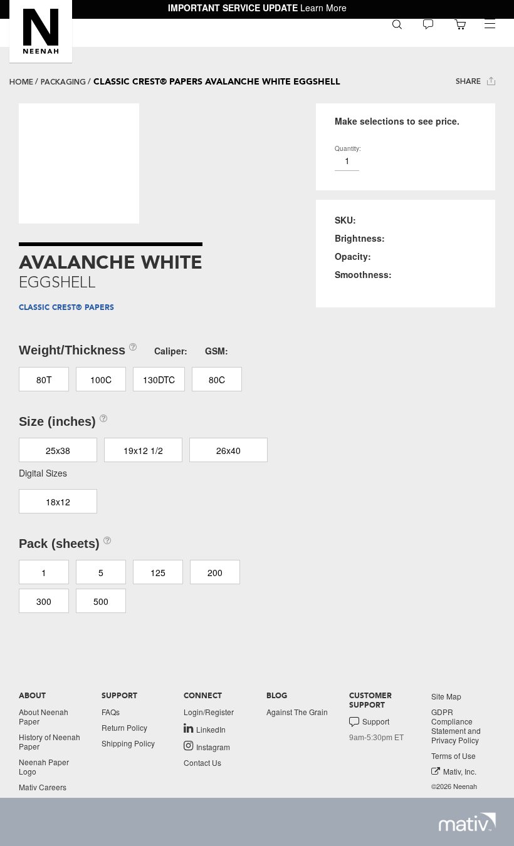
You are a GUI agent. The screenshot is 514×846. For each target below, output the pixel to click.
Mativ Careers (42, 787)
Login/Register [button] (209, 711)
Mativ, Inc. (459, 771)
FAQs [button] (111, 711)
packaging (63, 82)
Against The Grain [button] (297, 711)
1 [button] (43, 572)
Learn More (323, 7)
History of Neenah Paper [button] (49, 741)
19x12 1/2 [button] (143, 450)
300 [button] (43, 601)
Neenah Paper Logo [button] (44, 766)
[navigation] (489, 24)
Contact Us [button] (202, 762)
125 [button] (157, 572)
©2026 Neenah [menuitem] (454, 786)
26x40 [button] (228, 450)
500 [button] (100, 601)
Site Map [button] (446, 696)
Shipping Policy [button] (128, 743)
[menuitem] (397, 23)
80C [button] (217, 379)
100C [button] (101, 379)
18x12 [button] (58, 501)
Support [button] (375, 721)
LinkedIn (211, 729)
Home (21, 82)
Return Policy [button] (124, 727)
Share (469, 81)
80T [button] (44, 379)
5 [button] (100, 572)
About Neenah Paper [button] (43, 716)
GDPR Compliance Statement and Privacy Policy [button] (456, 726)
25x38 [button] (58, 450)
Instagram (213, 746)
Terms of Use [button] (453, 755)
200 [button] (215, 572)
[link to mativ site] (467, 822)
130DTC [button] (159, 379)
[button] (40, 31)
